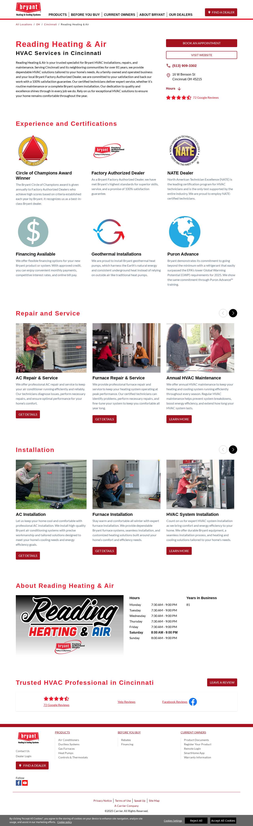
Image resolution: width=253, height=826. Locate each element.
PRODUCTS (58, 14)
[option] (53, 374)
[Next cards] (233, 313)
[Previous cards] (223, 313)
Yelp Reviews (126, 702)
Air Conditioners (68, 740)
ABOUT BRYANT (152, 14)
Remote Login (192, 748)
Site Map (154, 800)
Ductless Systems (68, 744)
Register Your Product (197, 744)
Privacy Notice (102, 800)
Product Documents (196, 740)
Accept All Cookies (223, 820)
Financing (127, 744)
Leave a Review (222, 682)
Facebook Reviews (174, 702)
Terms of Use (123, 800)
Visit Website (201, 55)
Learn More (179, 419)
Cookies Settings (173, 820)
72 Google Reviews (56, 705)
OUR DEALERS (181, 14)
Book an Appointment (202, 43)
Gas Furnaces (66, 748)
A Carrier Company (126, 805)
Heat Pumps (65, 753)
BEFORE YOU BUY (85, 14)
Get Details (28, 414)
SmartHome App (194, 753)
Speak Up (139, 800)
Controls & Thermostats (73, 757)
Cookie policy (64, 822)
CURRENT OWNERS (119, 14)
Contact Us (22, 751)
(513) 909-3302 (184, 65)
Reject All (196, 820)
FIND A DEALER (223, 12)
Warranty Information (197, 757)
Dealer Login (23, 756)
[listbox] (126, 374)
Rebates (126, 740)
